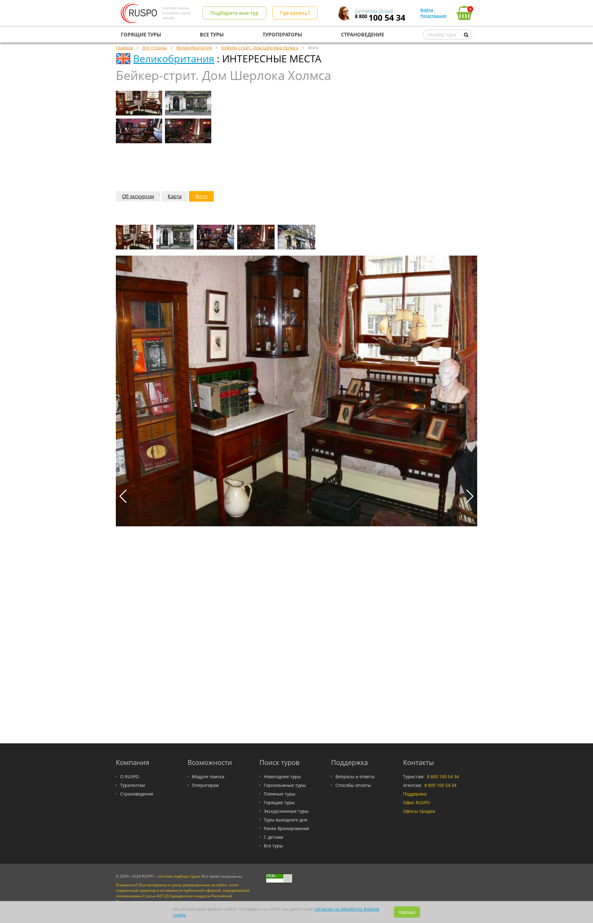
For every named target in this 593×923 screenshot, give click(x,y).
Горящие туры (279, 802)
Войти (426, 10)
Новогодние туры (282, 776)
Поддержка (415, 794)
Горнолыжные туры (285, 785)
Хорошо (407, 912)
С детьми (273, 837)
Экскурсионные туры (286, 811)
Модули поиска (208, 776)
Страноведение (137, 794)
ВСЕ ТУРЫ (212, 34)
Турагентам (132, 785)
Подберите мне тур (234, 13)
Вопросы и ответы (355, 776)
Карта (175, 196)
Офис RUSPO (416, 802)
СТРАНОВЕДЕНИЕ (362, 34)
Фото (201, 196)
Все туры (273, 846)
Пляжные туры (279, 794)
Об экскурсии (138, 196)
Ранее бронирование (286, 828)
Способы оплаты (353, 785)
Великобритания (173, 58)
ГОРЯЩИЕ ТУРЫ (141, 34)
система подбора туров (179, 876)
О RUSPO (129, 776)
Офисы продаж (419, 811)
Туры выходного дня (285, 820)
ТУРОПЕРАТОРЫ (282, 34)
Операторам (205, 785)
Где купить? (295, 13)
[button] (470, 496)
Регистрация (433, 16)
